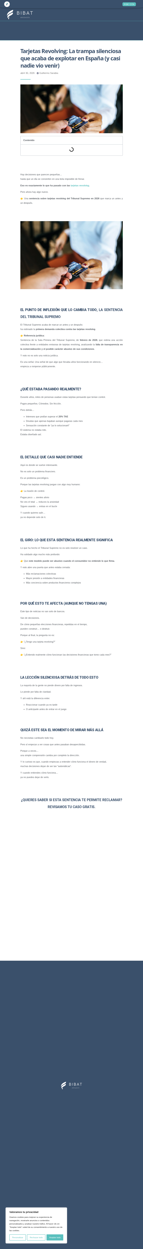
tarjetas (80, 185)
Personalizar (17, 1237)
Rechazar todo (36, 1237)
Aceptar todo (55, 1237)
